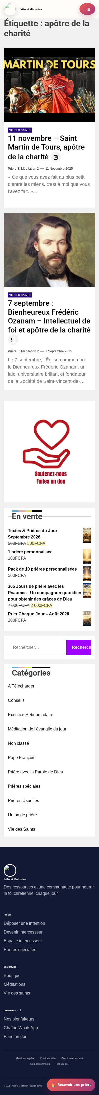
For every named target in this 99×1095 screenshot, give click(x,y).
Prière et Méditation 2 (23, 168)
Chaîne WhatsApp (21, 1028)
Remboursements (40, 1064)
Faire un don (15, 1036)
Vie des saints (17, 993)
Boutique (12, 975)
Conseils (16, 700)
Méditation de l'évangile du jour (37, 729)
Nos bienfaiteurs (19, 1019)
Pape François (21, 757)
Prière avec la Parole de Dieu (35, 772)
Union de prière (22, 815)
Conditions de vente (72, 1058)
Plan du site (62, 1064)
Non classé (18, 743)
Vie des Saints (20, 130)
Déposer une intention (24, 923)
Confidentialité (48, 1058)
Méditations (14, 984)
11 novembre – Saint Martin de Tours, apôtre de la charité (46, 147)
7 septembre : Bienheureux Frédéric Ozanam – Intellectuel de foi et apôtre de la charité (49, 316)
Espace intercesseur (23, 941)
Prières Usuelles (23, 800)
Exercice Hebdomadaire (30, 714)
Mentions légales (25, 1058)
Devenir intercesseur (23, 932)
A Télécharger (21, 686)
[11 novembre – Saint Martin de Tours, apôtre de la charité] (49, 85)
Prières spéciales (24, 786)
